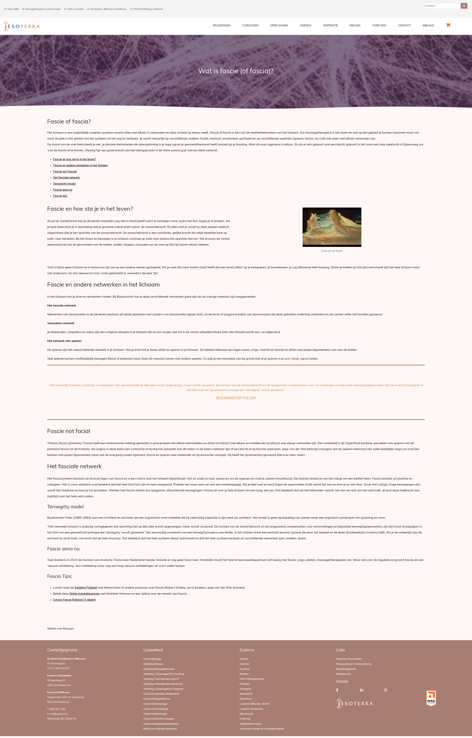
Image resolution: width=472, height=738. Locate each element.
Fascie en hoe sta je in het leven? (74, 159)
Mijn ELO (428, 25)
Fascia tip (59, 196)
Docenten (245, 669)
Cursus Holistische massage (158, 718)
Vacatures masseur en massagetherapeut (262, 728)
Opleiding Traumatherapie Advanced (162, 683)
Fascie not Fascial (65, 171)
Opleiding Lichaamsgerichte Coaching (163, 674)
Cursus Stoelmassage (155, 713)
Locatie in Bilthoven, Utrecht (254, 703)
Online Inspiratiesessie (84, 593)
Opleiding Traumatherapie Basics (161, 678)
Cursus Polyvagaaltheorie (156, 698)
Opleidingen (221, 25)
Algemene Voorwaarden (349, 659)
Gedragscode (343, 674)
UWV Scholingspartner (252, 678)
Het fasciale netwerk (66, 177)
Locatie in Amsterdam (251, 708)
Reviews (244, 674)
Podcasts (245, 683)
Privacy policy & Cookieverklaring (353, 664)
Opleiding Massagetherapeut (158, 669)
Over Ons (379, 25)
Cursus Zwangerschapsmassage (161, 723)
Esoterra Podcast (86, 587)
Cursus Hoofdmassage (155, 708)
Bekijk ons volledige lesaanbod (160, 728)
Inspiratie (330, 25)
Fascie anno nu (62, 190)
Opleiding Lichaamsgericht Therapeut (163, 688)
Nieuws (355, 25)
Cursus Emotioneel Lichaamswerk (161, 693)
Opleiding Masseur (153, 664)
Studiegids (245, 688)
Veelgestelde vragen (250, 723)
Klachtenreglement (346, 669)
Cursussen (250, 25)
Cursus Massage (152, 659)
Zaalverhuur (246, 698)
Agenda (305, 25)
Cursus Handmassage (155, 703)
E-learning (245, 718)
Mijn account (246, 713)
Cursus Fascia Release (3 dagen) (74, 599)
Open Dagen (279, 25)
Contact (404, 25)
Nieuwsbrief (246, 693)
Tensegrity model (64, 183)
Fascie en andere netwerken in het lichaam (80, 165)
